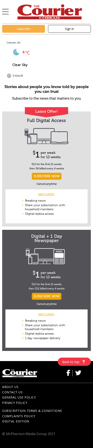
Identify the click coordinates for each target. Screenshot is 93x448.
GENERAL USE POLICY (19, 397)
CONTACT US (12, 392)
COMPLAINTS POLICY (18, 416)
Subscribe (23, 29)
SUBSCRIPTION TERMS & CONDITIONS (32, 411)
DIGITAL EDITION (15, 421)
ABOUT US (10, 387)
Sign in (69, 29)
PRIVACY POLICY (14, 403)
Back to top (70, 362)
